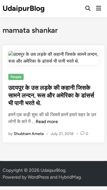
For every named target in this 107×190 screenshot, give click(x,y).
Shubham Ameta (29, 133)
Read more (47, 121)
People (16, 77)
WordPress (38, 177)
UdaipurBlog (24, 8)
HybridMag (69, 177)
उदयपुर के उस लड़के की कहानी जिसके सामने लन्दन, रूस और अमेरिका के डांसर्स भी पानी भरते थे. (51, 95)
